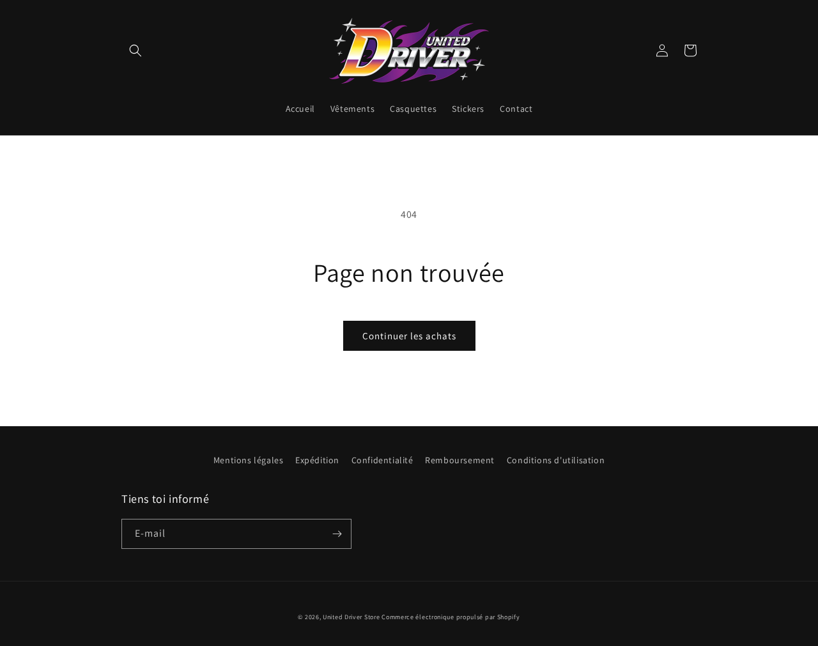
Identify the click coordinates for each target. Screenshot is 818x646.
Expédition (317, 460)
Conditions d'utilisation (556, 460)
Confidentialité (382, 460)
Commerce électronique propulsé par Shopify (451, 617)
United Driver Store (351, 617)
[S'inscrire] (337, 534)
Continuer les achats (409, 336)
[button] (135, 50)
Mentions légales (248, 460)
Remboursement (460, 460)
